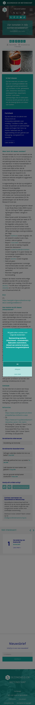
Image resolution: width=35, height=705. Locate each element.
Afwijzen (17, 369)
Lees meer (17, 374)
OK (17, 364)
